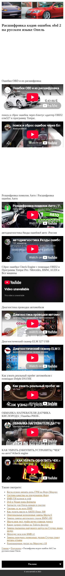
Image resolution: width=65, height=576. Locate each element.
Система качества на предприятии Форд (28, 495)
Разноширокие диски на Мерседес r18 (27, 543)
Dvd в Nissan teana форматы (21, 502)
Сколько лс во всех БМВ (19, 508)
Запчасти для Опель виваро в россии (26, 505)
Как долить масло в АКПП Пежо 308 (26, 511)
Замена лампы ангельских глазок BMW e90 (29, 518)
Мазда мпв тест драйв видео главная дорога (30, 521)
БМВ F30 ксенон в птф (19, 498)
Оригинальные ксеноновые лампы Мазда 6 (29, 515)
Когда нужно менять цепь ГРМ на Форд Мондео (32, 492)
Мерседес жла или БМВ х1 (21, 534)
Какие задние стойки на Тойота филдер (27, 525)
